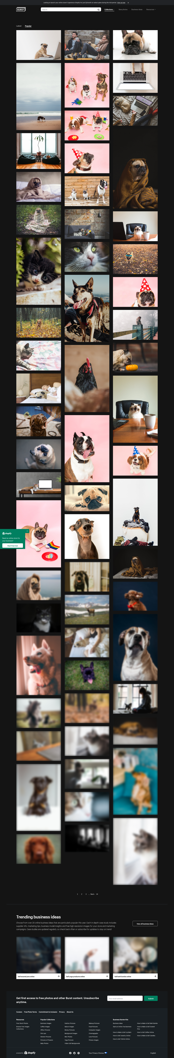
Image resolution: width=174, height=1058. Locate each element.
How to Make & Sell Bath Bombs (147, 1023)
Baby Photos (44, 1043)
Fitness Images (93, 1040)
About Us (70, 1011)
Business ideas (137, 9)
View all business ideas (145, 923)
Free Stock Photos (22, 1023)
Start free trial (12, 545)
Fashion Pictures (70, 1023)
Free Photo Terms (30, 1011)
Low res (53, 57)
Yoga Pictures (69, 1040)
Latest (19, 25)
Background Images (71, 1033)
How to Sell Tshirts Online (121, 1039)
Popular (28, 25)
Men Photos (68, 1036)
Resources (150, 9)
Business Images (45, 1023)
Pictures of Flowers (46, 1040)
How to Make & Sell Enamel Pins (146, 1027)
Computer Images (94, 1030)
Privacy (62, 1011)
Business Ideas (118, 1023)
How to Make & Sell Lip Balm (122, 1032)
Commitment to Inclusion (48, 1011)
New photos (123, 9)
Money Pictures (70, 1030)
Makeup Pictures (94, 1023)
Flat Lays (43, 1033)
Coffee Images (45, 1026)
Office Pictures (45, 1030)
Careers (19, 1011)
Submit (151, 998)
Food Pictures (93, 1026)
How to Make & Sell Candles (146, 1035)
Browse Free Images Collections (22, 1027)
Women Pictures (45, 1036)
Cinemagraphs (93, 1033)
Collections (109, 9)
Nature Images (69, 1026)
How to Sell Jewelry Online (121, 1035)
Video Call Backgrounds (72, 1043)
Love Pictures (93, 1036)
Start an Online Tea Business (122, 1026)
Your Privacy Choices (96, 1052)
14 (97, 894)
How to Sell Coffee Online (145, 1032)
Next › (93, 894)
